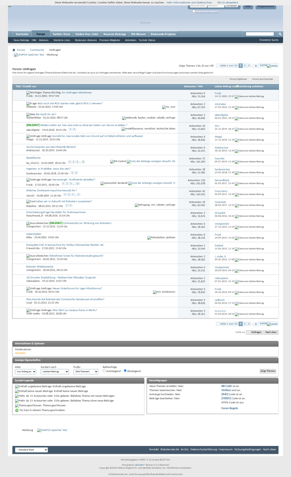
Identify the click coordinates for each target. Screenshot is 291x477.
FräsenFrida (33, 248)
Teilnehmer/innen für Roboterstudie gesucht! (76, 255)
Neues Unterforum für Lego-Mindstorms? (77, 288)
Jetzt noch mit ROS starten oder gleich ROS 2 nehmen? (70, 103)
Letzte (263, 65)
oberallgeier (33, 130)
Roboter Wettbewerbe (39, 266)
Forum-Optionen (238, 79)
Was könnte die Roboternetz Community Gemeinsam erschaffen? (65, 299)
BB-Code (226, 386)
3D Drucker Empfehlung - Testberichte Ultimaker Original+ (61, 277)
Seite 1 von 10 (228, 65)
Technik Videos (147, 40)
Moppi (29, 139)
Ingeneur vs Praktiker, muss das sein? (48, 168)
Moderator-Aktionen (86, 40)
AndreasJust (33, 150)
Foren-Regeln (229, 408)
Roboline (31, 206)
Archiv (185, 449)
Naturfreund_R (34, 215)
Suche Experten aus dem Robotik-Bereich (51, 147)
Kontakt (154, 449)
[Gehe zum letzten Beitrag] (249, 96)
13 (77, 184)
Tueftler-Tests (61, 34)
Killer (29, 237)
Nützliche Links (61, 40)
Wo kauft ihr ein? (46, 114)
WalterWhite (33, 118)
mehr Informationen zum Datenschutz (189, 2)
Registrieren (266, 6)
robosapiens (33, 281)
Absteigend (134, 371)
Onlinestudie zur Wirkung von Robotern (87, 223)
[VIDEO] (226, 398)
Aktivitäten (130, 40)
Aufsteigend (113, 371)
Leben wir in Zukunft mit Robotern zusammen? (64, 201)
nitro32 (30, 196)
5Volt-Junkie (33, 313)
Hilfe (248, 6)
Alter (18, 367)
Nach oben (271, 332)
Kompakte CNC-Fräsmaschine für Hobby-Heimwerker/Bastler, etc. (65, 244)
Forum (41, 34)
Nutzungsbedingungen (247, 449)
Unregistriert (33, 226)
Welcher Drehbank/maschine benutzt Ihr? (51, 190)
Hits (200, 86)
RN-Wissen (138, 34)
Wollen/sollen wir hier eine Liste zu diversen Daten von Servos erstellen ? (83, 125)
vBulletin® (140, 465)
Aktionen (43, 40)
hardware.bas (34, 173)
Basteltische (33, 157)
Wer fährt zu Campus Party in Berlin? (75, 310)
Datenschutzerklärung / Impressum (212, 449)
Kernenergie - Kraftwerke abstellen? (74, 179)
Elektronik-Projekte (163, 34)
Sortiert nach (48, 367)
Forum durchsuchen (262, 79)
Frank (29, 96)
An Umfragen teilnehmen (77, 92)
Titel (18, 86)
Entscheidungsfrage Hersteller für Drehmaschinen (56, 212)
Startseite (22, 34)
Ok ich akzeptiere (227, 2)
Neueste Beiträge (114, 34)
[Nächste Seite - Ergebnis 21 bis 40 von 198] (256, 66)
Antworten (190, 86)
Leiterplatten (33, 234)
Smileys (226, 390)
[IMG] (224, 394)
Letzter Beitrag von (225, 86)
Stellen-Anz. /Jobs (86, 34)
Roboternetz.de (170, 449)
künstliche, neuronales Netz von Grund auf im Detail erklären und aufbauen (98, 136)
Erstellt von (29, 86)
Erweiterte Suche (269, 40)
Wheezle (31, 107)
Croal (29, 303)
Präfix (76, 367)
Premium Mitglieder (109, 40)
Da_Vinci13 (32, 163)
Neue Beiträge (21, 40)
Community (37, 50)
